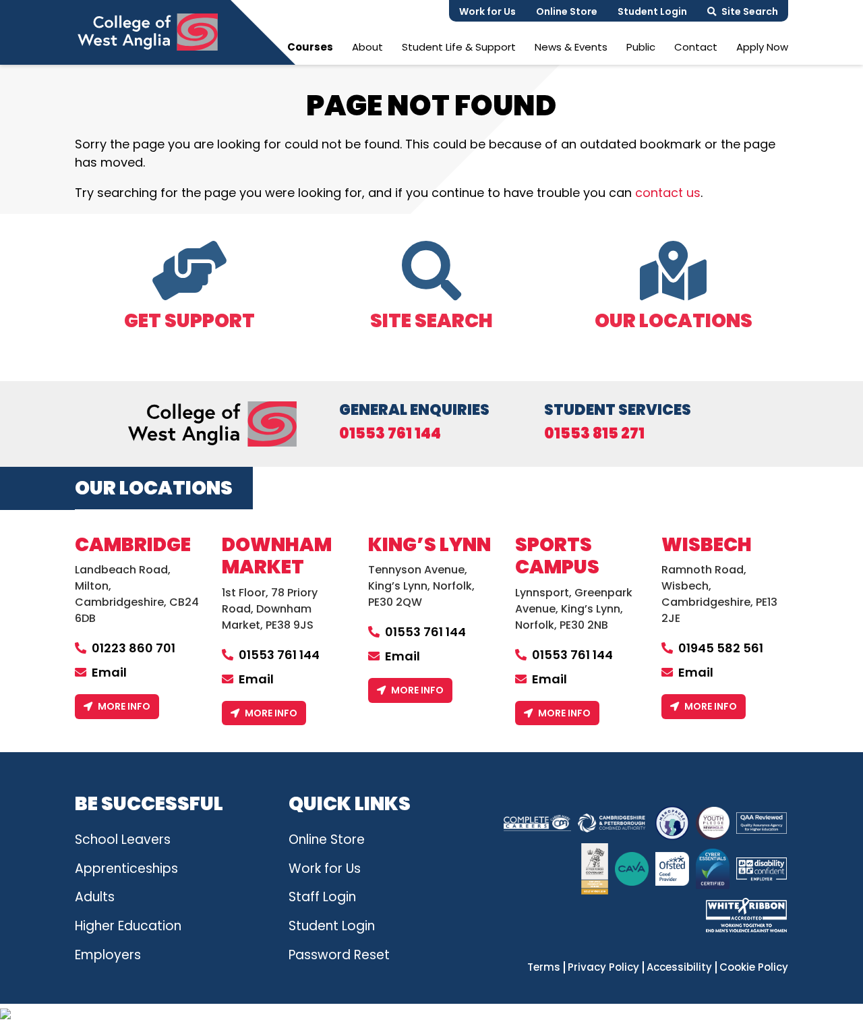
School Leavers (123, 839)
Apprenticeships (126, 868)
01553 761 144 (390, 434)
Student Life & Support (459, 47)
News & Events (571, 47)
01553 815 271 (594, 434)
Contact (695, 47)
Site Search (749, 11)
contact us (668, 192)
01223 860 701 (133, 648)
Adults (95, 897)
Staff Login (322, 897)
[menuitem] (310, 47)
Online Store (566, 11)
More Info (124, 706)
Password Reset (339, 955)
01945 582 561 (720, 648)
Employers (108, 955)
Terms (543, 967)
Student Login (652, 11)
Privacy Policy (603, 967)
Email (109, 672)
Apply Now (762, 47)
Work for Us (487, 11)
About (367, 47)
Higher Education (128, 926)
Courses (310, 47)
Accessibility (679, 967)
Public (640, 47)
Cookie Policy (753, 967)
